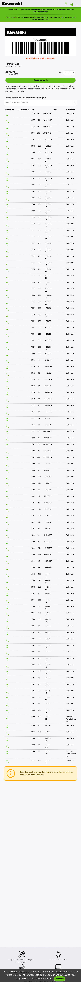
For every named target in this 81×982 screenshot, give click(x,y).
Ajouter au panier (40, 80)
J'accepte (59, 979)
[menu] (76, 3)
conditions (44, 11)
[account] (66, 3)
